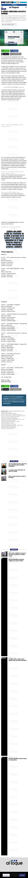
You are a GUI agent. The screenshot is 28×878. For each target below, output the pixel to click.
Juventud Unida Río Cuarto (8, 422)
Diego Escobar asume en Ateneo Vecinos (10, 192)
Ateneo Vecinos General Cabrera (9, 413)
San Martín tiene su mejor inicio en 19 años (11, 227)
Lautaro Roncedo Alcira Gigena (9, 424)
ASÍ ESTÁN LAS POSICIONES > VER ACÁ (14, 87)
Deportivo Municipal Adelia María (9, 418)
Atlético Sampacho (17, 414)
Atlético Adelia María (7, 414)
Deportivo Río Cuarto (6, 419)
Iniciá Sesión (6, 875)
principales (20, 425)
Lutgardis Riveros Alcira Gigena (9, 425)
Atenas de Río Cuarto (6, 412)
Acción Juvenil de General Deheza (16, 411)
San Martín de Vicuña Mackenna (9, 427)
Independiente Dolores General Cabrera (11, 421)
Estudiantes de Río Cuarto (18, 419)
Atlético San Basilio (6, 415)
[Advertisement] (14, 113)
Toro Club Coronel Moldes (8, 428)
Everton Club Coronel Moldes (8, 420)
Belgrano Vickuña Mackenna (18, 415)
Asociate (22, 875)
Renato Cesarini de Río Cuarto (8, 426)
